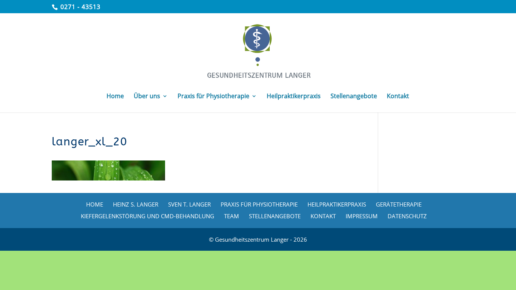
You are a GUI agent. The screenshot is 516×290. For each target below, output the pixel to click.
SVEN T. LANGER (189, 204)
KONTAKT (323, 216)
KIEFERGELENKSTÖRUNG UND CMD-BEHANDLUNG (147, 216)
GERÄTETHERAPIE (399, 204)
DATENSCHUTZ (407, 216)
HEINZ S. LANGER (135, 204)
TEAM (231, 216)
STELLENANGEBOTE (275, 216)
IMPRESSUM (362, 216)
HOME (94, 204)
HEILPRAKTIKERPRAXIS (336, 204)
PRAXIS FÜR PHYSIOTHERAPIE (259, 204)
